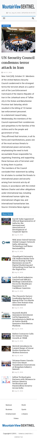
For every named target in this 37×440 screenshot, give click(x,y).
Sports (24, 409)
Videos (16, 418)
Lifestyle (25, 414)
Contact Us (18, 437)
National (9, 405)
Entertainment (11, 414)
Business (9, 409)
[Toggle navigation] (4, 18)
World (24, 405)
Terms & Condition (25, 433)
